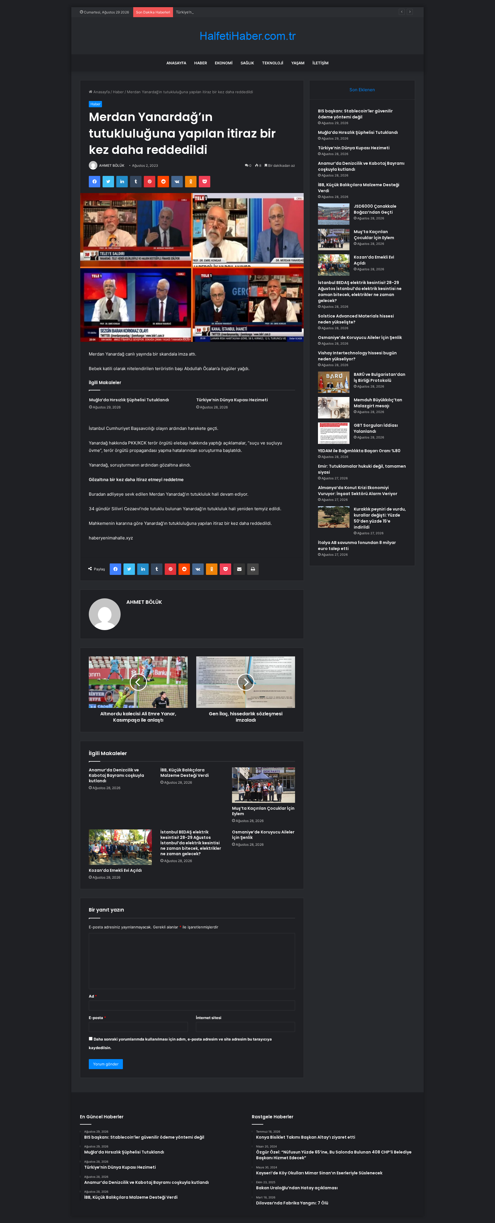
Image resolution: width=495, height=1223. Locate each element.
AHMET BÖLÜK (111, 165)
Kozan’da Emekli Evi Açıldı (115, 870)
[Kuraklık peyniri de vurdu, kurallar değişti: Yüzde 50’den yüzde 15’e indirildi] (333, 517)
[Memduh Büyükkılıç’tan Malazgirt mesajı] (333, 407)
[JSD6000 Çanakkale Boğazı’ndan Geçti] (333, 214)
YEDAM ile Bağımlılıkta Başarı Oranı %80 (359, 451)
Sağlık (247, 63)
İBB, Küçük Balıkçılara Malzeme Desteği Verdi (184, 772)
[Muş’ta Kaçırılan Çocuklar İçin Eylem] (263, 785)
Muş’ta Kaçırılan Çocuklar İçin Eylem (263, 811)
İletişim (321, 63)
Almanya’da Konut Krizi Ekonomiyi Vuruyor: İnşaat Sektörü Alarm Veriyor (357, 491)
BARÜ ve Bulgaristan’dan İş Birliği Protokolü (379, 377)
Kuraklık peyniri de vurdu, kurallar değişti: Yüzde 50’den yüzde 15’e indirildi (380, 518)
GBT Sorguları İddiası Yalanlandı (376, 428)
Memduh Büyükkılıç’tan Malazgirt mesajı (378, 403)
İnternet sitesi (208, 1017)
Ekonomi (224, 63)
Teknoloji (272, 63)
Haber (200, 63)
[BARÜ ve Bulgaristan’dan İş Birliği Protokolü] (333, 382)
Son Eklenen (362, 89)
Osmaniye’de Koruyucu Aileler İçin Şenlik (263, 834)
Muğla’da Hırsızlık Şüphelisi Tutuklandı (129, 400)
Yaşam (298, 63)
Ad (93, 996)
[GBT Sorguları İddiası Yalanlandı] (333, 433)
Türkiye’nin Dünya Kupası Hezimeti (206, 12)
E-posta (97, 1017)
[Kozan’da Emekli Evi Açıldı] (120, 847)
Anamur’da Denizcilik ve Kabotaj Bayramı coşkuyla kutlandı (116, 775)
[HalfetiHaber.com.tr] (247, 36)
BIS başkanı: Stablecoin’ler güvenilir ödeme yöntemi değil (355, 114)
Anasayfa (176, 63)
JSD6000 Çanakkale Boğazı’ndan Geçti (375, 209)
